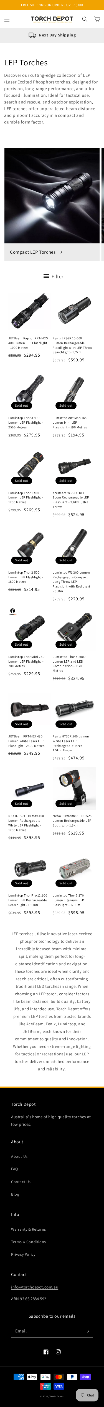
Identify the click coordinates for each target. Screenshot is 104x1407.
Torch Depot (56, 1396)
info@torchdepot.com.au (34, 1287)
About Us (19, 1156)
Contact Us (21, 1181)
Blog (15, 1194)
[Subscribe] (87, 1331)
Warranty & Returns (28, 1229)
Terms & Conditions (28, 1241)
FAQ (14, 1168)
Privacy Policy (23, 1254)
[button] (7, 19)
